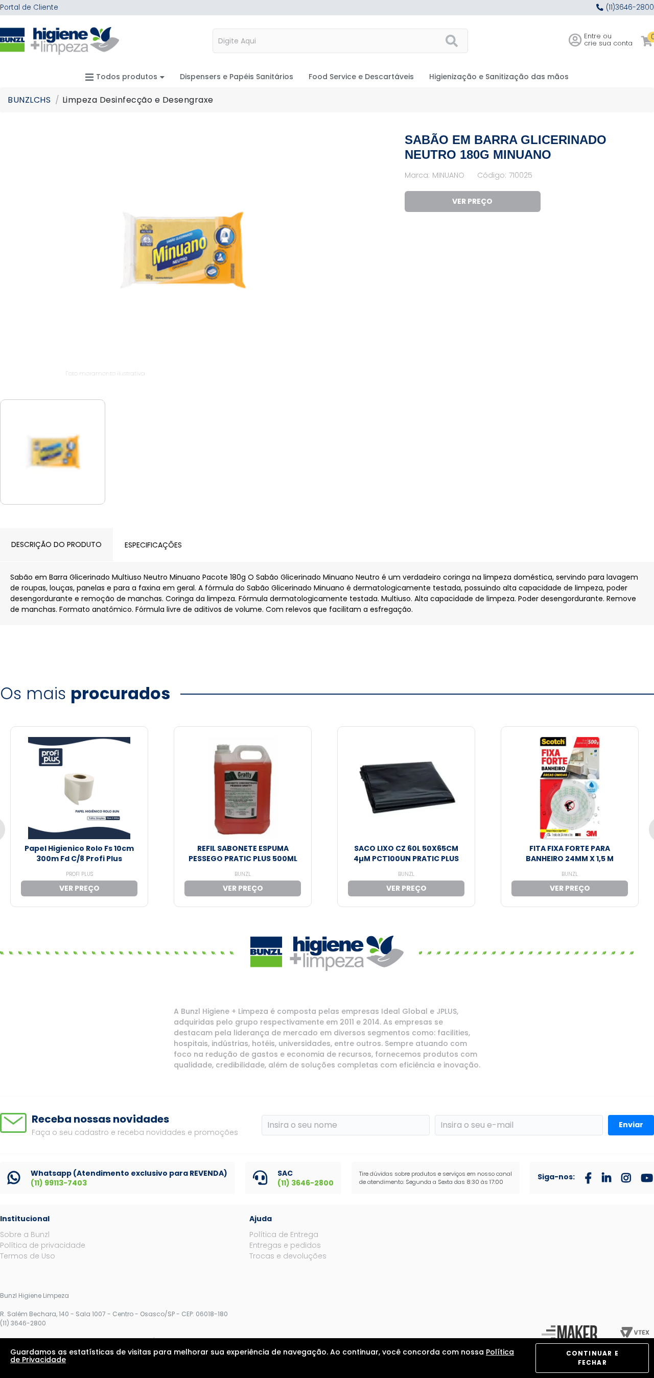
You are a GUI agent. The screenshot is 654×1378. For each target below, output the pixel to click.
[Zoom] (53, 452)
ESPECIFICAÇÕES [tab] (153, 545)
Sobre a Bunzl (25, 1234)
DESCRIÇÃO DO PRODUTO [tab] (56, 544)
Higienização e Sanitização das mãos (499, 77)
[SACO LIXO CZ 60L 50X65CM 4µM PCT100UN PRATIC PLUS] (406, 788)
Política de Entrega (283, 1234)
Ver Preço (472, 201)
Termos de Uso (27, 1256)
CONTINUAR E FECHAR (592, 1358)
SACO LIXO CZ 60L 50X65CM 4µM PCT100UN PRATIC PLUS (406, 853)
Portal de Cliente (29, 7)
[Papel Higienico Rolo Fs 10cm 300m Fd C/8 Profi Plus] (79, 788)
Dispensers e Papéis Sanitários (236, 77)
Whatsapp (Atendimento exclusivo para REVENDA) (129, 1173)
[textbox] (340, 41)
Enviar (631, 1125)
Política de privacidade (42, 1245)
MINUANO (448, 175)
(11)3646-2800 (630, 7)
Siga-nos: (556, 1176)
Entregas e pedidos (285, 1245)
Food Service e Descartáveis (361, 77)
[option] (183, 256)
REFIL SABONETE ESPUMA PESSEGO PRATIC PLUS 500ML (243, 853)
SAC (285, 1173)
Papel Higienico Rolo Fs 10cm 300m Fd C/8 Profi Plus (79, 853)
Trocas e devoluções (287, 1256)
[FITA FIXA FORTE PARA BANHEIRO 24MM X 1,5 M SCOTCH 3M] (569, 788)
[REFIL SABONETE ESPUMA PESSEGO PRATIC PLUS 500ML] (242, 788)
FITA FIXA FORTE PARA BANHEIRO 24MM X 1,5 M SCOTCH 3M (570, 858)
